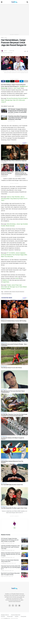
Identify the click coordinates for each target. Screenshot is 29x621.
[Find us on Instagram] (16, 605)
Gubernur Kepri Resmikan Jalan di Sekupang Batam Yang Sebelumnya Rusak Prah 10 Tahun (14, 198)
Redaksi (16, 616)
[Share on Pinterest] (17, 81)
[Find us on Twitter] (13, 605)
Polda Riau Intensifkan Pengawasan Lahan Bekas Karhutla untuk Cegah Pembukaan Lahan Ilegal (17, 117)
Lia (6, 50)
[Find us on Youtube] (19, 605)
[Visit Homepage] (14, 2)
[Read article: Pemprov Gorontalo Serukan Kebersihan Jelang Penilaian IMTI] (24, 561)
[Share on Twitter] (12, 81)
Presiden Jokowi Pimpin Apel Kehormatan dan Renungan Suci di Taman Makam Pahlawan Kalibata (14, 286)
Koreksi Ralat (10, 616)
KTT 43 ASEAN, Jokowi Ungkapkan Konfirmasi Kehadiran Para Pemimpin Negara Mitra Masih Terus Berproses (14, 254)
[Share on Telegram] (21, 81)
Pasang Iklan (23, 616)
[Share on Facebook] (3, 81)
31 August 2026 (12, 113)
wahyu (3, 550)
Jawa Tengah (16, 88)
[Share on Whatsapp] (8, 81)
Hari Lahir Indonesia (6, 293)
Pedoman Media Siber (15, 614)
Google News (5, 282)
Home (2, 37)
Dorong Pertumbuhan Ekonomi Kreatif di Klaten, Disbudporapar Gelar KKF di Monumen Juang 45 (14, 100)
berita (17, 278)
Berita (6, 37)
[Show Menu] (1, 2)
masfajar (4, 563)
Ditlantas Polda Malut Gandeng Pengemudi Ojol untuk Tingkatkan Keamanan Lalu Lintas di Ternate (10, 554)
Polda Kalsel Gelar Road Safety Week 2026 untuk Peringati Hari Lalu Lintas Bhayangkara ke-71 (10, 567)
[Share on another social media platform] (26, 81)
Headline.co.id (23, 86)
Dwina (3, 543)
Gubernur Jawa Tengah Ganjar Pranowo (14, 291)
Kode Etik (3, 616)
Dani (3, 570)
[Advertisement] (14, 18)
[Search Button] (27, 2)
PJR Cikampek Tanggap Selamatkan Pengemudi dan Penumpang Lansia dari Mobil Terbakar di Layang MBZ (17, 110)
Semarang (4, 88)
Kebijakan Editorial (5, 614)
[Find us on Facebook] (9, 605)
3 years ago (11, 50)
